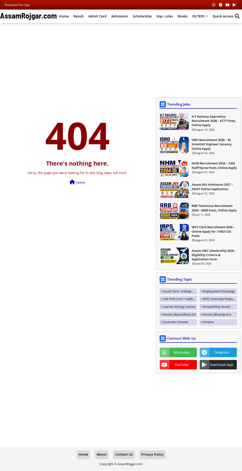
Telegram (221, 352)
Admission (119, 16)
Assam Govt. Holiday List (180, 291)
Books (183, 16)
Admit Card (97, 16)
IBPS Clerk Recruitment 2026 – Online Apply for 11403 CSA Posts (213, 231)
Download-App (221, 364)
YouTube (182, 364)
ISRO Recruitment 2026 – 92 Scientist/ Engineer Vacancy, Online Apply (212, 144)
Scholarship (142, 16)
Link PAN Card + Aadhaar (180, 299)
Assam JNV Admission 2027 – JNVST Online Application (212, 186)
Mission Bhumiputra (217, 314)
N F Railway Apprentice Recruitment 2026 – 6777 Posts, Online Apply (214, 120)
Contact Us (124, 454)
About (102, 454)
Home (64, 16)
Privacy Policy (152, 454)
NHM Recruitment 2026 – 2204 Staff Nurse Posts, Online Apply (214, 165)
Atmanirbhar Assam (216, 306)
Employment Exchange (219, 291)
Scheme (208, 322)
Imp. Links (164, 16)
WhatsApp (181, 352)
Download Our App (17, 5)
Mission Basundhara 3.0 (179, 314)
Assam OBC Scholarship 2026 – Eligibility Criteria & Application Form (214, 254)
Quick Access (223, 16)
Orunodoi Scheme (175, 322)
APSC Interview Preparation (220, 299)
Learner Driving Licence (179, 306)
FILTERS (198, 16)
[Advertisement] (121, 61)
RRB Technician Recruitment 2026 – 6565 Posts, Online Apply (214, 208)
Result (78, 16)
